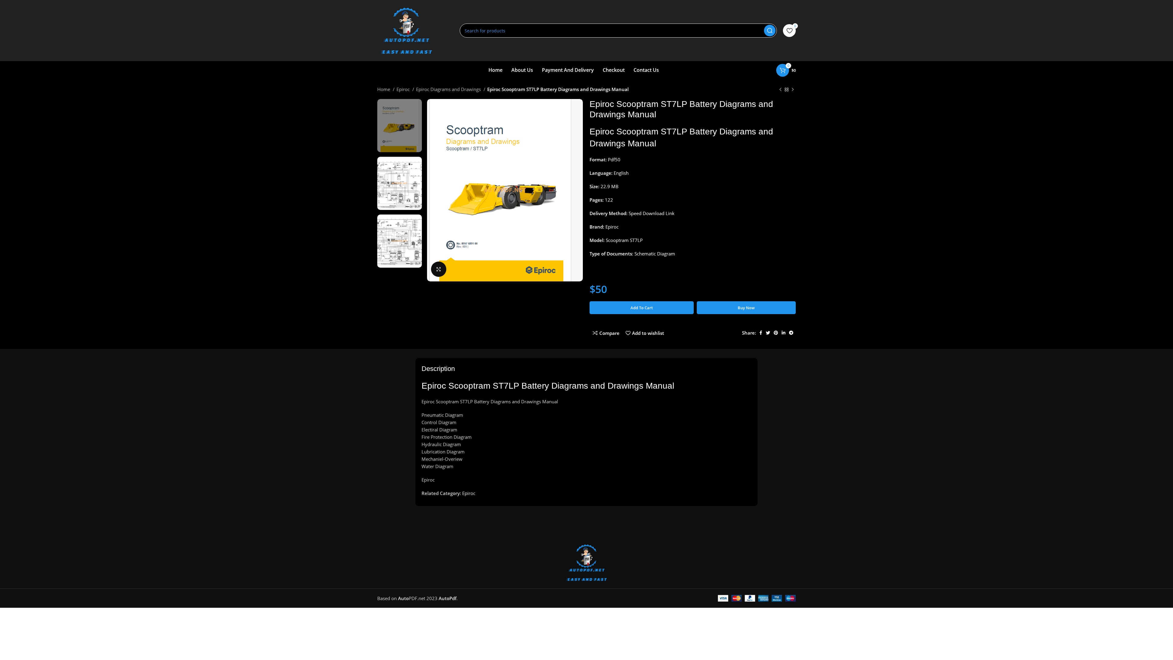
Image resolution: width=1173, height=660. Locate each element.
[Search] (770, 30)
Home (384, 89)
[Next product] (793, 90)
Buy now (746, 307)
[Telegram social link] (791, 333)
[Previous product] (780, 90)
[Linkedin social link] (783, 333)
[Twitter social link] (768, 333)
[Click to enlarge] (438, 269)
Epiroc (403, 89)
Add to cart (641, 307)
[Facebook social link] (761, 333)
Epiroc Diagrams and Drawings (449, 89)
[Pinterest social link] (776, 333)
